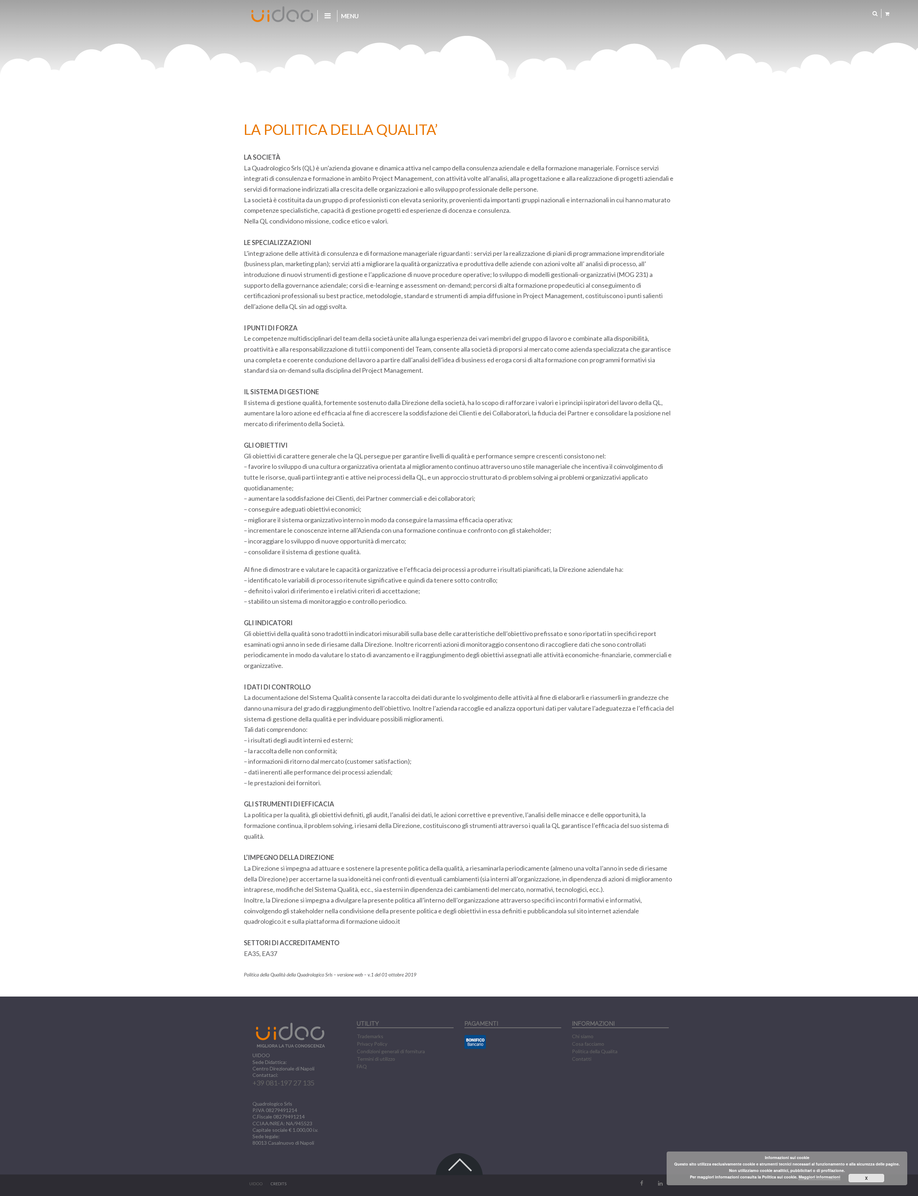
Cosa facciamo (588, 1044)
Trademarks (370, 1036)
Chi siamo (582, 1036)
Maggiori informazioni (819, 1176)
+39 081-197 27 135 (283, 1083)
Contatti (581, 1059)
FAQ (362, 1066)
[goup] (459, 1157)
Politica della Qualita (594, 1051)
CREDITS (278, 1183)
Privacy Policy (372, 1044)
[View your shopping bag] (887, 14)
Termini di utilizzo (376, 1059)
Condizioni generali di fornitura (391, 1051)
